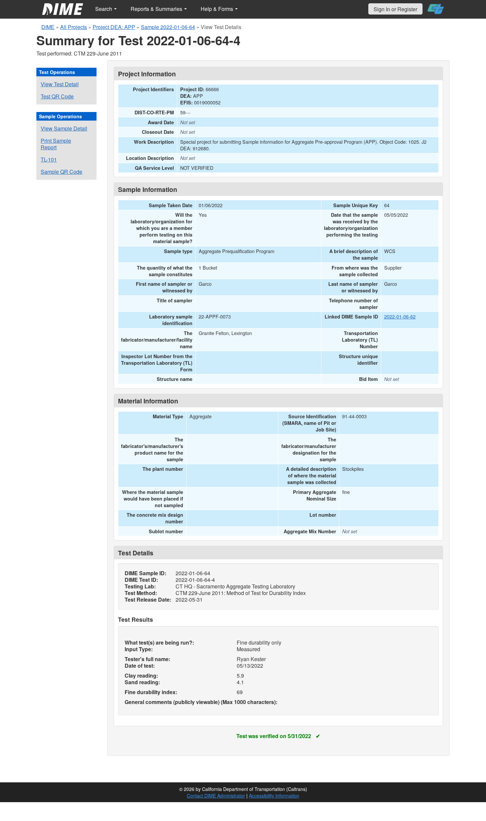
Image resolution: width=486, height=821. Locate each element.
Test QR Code (57, 96)
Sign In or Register (395, 9)
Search (104, 9)
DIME (48, 27)
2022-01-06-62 (400, 316)
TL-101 (49, 159)
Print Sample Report (56, 144)
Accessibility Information (274, 795)
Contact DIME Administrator (216, 795)
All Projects (73, 27)
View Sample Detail (64, 128)
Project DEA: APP (114, 27)
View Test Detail (60, 84)
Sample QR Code (61, 171)
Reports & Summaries (157, 9)
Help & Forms (217, 9)
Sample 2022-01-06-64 (168, 27)
